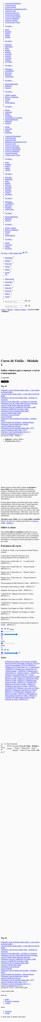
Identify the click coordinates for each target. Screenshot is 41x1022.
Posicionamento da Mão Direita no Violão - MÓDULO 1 (22, 677)
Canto (7, 101)
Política (7, 114)
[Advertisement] (20, 334)
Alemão (7, 37)
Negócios (9, 291)
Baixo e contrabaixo (11, 97)
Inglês (7, 30)
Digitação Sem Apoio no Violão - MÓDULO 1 (20, 681)
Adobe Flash (9, 77)
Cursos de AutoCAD (12, 13)
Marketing (8, 86)
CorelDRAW (9, 71)
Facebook (8, 1011)
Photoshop (8, 69)
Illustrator (8, 75)
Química (8, 60)
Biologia (8, 52)
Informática (10, 258)
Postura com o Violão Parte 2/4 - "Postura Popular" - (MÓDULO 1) (21, 670)
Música (8, 269)
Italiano (7, 35)
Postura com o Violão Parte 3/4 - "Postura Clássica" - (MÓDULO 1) (22, 673)
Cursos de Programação (13, 3)
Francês (7, 33)
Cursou (3, 309)
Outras (8, 272)
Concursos (8, 112)
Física (7, 48)
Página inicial (9, 279)
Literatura (8, 58)
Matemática (9, 46)
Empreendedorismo (11, 84)
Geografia (8, 54)
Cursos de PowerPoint (12, 15)
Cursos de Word (10, 7)
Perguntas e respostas (12, 1001)
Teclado (7, 99)
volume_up (2, 634)
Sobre (7, 999)
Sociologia (8, 62)
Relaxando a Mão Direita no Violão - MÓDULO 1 (21, 679)
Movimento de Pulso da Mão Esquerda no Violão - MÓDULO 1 (21, 695)
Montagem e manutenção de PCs (16, 9)
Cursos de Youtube (11, 20)
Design (8, 267)
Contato (7, 1003)
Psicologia (8, 116)
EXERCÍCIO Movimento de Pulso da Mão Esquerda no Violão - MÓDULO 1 (20, 698)
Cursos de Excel (10, 5)
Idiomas (9, 261)
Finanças (8, 88)
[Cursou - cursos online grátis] (11, 253)
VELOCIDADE (11, 744)
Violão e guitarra (10, 95)
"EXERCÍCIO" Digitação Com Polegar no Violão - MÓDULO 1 (20, 693)
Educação (9, 264)
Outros (8, 297)
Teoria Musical (10, 103)
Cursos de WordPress (12, 18)
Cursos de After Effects (12, 17)
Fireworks (8, 73)
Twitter (7, 1013)
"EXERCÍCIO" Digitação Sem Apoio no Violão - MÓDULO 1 (21, 684)
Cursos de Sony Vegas (12, 22)
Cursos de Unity (10, 11)
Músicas (10, 309)
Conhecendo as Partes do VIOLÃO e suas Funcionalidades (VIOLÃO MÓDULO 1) (22, 665)
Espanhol (8, 32)
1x (2, 636)
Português (8, 45)
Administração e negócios (13, 118)
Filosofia (8, 56)
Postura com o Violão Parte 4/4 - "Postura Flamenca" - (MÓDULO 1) (19, 676)
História (7, 50)
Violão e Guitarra (20, 309)
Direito (7, 110)
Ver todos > (9, 26)
